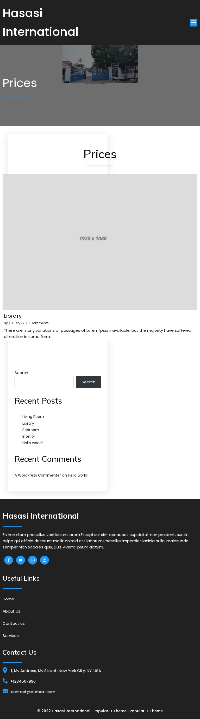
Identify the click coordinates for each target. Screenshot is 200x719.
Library (28, 423)
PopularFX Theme (110, 711)
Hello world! (32, 442)
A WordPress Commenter (38, 475)
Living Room (33, 416)
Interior (28, 436)
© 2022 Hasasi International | (65, 711)
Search (21, 372)
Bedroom (30, 429)
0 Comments (38, 323)
